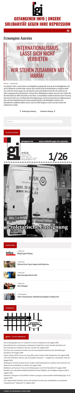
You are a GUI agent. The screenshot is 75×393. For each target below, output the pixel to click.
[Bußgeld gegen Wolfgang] (9, 255)
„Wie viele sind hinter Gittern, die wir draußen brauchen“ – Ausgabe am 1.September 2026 (35, 358)
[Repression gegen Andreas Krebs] (9, 277)
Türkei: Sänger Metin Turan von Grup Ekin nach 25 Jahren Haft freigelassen (30, 355)
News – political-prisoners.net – (17, 337)
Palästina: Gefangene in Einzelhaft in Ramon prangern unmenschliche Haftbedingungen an (36, 375)
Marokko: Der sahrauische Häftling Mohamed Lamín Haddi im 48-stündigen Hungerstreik (35, 370)
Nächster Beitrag (46, 111)
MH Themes (27, 391)
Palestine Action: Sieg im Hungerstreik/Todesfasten (33, 264)
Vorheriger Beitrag (29, 111)
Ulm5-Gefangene (22, 286)
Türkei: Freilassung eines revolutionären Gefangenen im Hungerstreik (38, 297)
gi (7, 83)
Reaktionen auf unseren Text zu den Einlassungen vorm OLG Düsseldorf (29, 368)
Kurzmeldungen (10, 245)
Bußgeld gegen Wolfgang (25, 253)
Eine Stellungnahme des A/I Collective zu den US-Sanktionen (25, 343)
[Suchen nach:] (35, 121)
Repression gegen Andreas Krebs (27, 275)
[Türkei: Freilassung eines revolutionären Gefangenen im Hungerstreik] (9, 299)
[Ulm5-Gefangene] (9, 288)
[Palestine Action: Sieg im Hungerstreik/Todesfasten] (9, 266)
